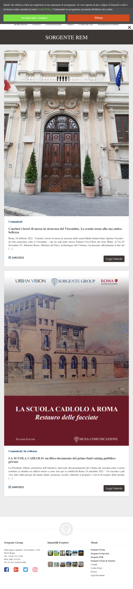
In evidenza (30, 451)
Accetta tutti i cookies (34, 17)
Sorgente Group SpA (100, 553)
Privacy (94, 571)
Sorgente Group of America (103, 560)
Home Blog (20, 24)
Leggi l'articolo (114, 258)
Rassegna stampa (108, 24)
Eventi (37, 24)
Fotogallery (54, 24)
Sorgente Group (98, 549)
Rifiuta (99, 17)
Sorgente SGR (97, 557)
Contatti (94, 564)
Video (70, 24)
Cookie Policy (96, 568)
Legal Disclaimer (98, 575)
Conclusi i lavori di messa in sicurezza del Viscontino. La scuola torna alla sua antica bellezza (65, 230)
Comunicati (86, 24)
